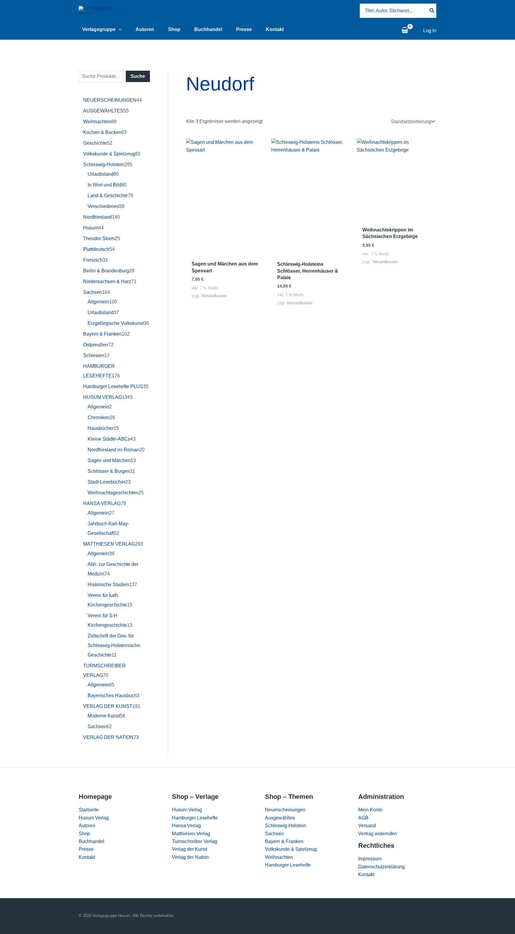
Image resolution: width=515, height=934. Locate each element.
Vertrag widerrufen (377, 833)
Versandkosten (214, 296)
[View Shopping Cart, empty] (404, 31)
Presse (244, 29)
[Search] (432, 11)
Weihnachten (279, 857)
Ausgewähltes (280, 817)
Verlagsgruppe (99, 29)
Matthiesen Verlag (191, 833)
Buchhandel (208, 29)
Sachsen (274, 833)
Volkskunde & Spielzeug (291, 849)
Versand (367, 825)
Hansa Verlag (186, 825)
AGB (363, 817)
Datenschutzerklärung (381, 866)
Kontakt (275, 29)
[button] (119, 29)
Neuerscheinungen (285, 809)
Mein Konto (370, 809)
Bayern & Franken (284, 841)
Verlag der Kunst (189, 849)
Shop (174, 29)
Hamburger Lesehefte (195, 817)
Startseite (89, 809)
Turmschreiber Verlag (194, 841)
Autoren (145, 29)
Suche (138, 76)
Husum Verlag (94, 817)
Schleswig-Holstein (285, 825)
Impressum (369, 858)
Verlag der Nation (190, 857)
